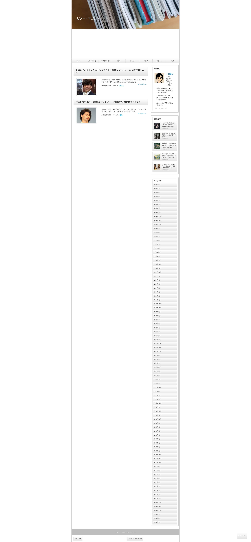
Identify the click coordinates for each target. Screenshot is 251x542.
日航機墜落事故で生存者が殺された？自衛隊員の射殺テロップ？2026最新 (169, 145)
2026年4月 (157, 200)
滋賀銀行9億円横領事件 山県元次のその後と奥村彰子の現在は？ (169, 135)
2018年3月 (157, 447)
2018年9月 (157, 423)
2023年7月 (157, 316)
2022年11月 (157, 347)
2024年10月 (157, 272)
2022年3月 (157, 379)
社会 (172, 61)
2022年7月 (157, 363)
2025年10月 (157, 224)
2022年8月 (157, 359)
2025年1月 (157, 260)
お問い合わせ (92, 61)
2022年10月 (157, 351)
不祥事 (146, 61)
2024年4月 (157, 288)
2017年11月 (157, 459)
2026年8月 (157, 185)
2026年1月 (157, 212)
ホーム (78, 61)
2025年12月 (157, 216)
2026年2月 (157, 208)
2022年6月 (157, 367)
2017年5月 (157, 482)
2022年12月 (157, 343)
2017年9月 (157, 467)
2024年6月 (157, 280)
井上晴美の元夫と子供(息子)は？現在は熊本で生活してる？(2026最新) (168, 166)
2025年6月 (157, 240)
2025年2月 (157, 256)
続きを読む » (142, 84)
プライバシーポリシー (135, 538)
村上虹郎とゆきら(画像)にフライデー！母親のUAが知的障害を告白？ (108, 102)
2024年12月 (157, 264)
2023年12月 (157, 304)
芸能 (118, 61)
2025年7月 (157, 236)
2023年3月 (157, 331)
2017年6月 (157, 478)
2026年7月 (157, 189)
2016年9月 (157, 514)
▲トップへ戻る (242, 535)
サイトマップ (105, 61)
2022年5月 (157, 371)
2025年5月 (157, 244)
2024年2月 (157, 296)
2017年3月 (157, 490)
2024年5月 (157, 284)
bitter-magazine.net (161, 108)
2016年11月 (157, 506)
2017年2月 (157, 494)
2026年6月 (157, 192)
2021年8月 (157, 391)
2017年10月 (157, 463)
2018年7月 (157, 431)
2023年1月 (157, 339)
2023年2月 (157, 336)
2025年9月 (157, 228)
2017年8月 (157, 471)
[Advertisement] (125, 44)
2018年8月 (157, 427)
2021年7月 (157, 395)
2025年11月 (157, 220)
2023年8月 (157, 312)
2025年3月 (157, 252)
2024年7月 (157, 276)
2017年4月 (157, 486)
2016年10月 (157, 510)
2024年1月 (157, 300)
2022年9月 (157, 355)
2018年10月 (157, 419)
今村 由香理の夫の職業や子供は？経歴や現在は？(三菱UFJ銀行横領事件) (168, 124)
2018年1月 (157, 451)
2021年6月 (157, 399)
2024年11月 (157, 268)
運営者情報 (78, 538)
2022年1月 (157, 383)
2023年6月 (157, 320)
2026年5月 (157, 196)
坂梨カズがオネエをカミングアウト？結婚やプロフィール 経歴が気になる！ (110, 71)
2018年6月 (157, 435)
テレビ (132, 61)
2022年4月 (157, 375)
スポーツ (159, 61)
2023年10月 (157, 308)
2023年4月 (157, 328)
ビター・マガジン (121, 532)
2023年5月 (157, 324)
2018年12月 (157, 411)
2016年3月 (157, 522)
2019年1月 (157, 407)
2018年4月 (157, 443)
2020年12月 (157, 403)
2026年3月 (157, 204)
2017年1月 (157, 498)
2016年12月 (157, 502)
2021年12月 (157, 387)
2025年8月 (157, 232)
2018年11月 (157, 415)
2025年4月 (157, 248)
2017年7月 (157, 475)
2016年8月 (157, 518)
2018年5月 (157, 439)
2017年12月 (157, 455)
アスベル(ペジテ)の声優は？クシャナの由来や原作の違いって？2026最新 (169, 155)
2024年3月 (157, 292)
